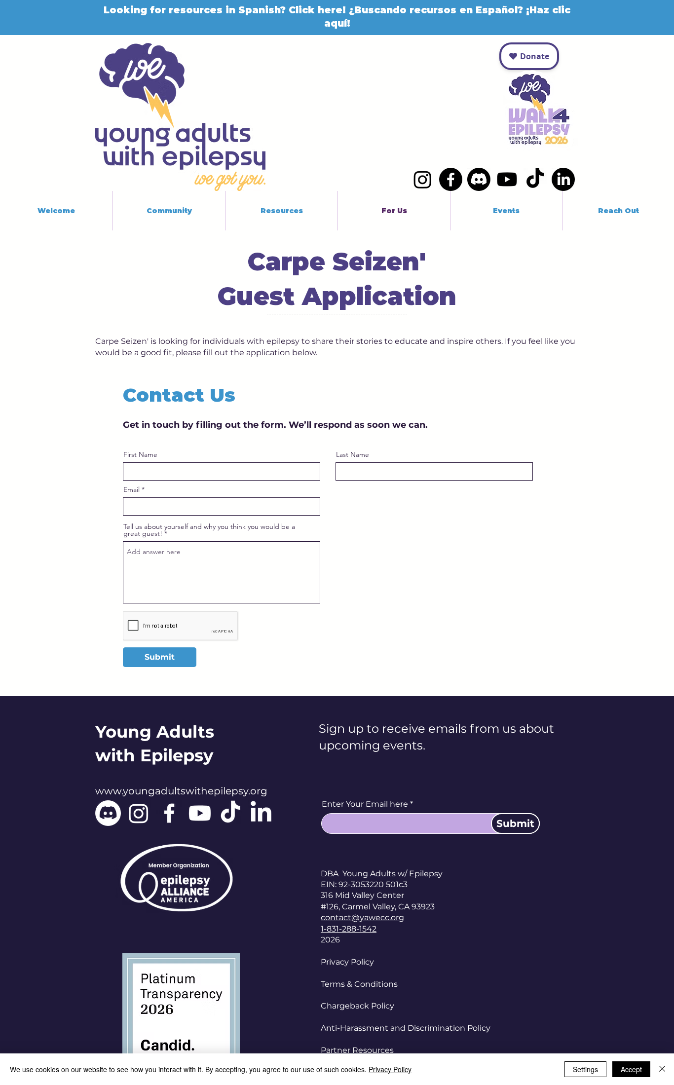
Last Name (352, 454)
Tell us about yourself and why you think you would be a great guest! (209, 530)
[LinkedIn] (563, 179)
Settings (585, 1069)
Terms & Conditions (359, 984)
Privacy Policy (347, 962)
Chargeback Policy (357, 1005)
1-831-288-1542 (348, 929)
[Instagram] (422, 179)
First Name (140, 454)
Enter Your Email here (365, 804)
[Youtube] (507, 179)
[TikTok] (535, 179)
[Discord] (478, 179)
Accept (631, 1069)
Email (131, 489)
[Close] (662, 1069)
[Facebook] (450, 179)
